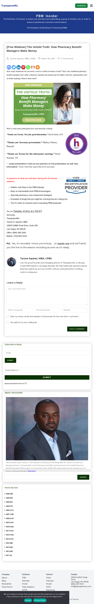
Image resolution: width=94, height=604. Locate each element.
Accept (28, 600)
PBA (24, 578)
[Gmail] (33, 67)
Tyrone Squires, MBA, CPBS (22, 59)
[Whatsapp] (28, 67)
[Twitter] (14, 67)
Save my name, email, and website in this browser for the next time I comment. (44, 316)
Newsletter (6, 584)
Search (83, 477)
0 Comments (67, 59)
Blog (4, 581)
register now (63, 243)
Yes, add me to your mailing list (23, 322)
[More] (37, 67)
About (4, 578)
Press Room (7, 587)
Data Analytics (28, 587)
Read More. (32, 471)
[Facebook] (9, 67)
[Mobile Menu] (91, 5)
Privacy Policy (40, 600)
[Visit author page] (11, 262)
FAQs (48, 578)
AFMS (24, 590)
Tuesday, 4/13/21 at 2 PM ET (27, 211)
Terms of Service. (72, 599)
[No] (67, 594)
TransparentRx (9, 5)
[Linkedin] (18, 67)
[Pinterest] (23, 67)
